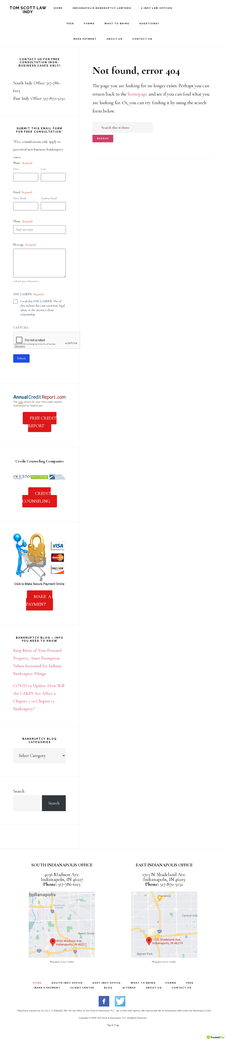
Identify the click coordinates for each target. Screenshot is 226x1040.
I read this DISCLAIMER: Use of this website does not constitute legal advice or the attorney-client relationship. (42, 307)
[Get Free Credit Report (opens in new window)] (39, 406)
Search (18, 791)
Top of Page (113, 1025)
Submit (21, 358)
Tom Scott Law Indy (27, 10)
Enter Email (19, 198)
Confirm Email (49, 198)
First (16, 169)
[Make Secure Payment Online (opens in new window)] (39, 584)
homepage (137, 94)
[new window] (104, 1005)
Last (43, 169)
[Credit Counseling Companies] (39, 481)
